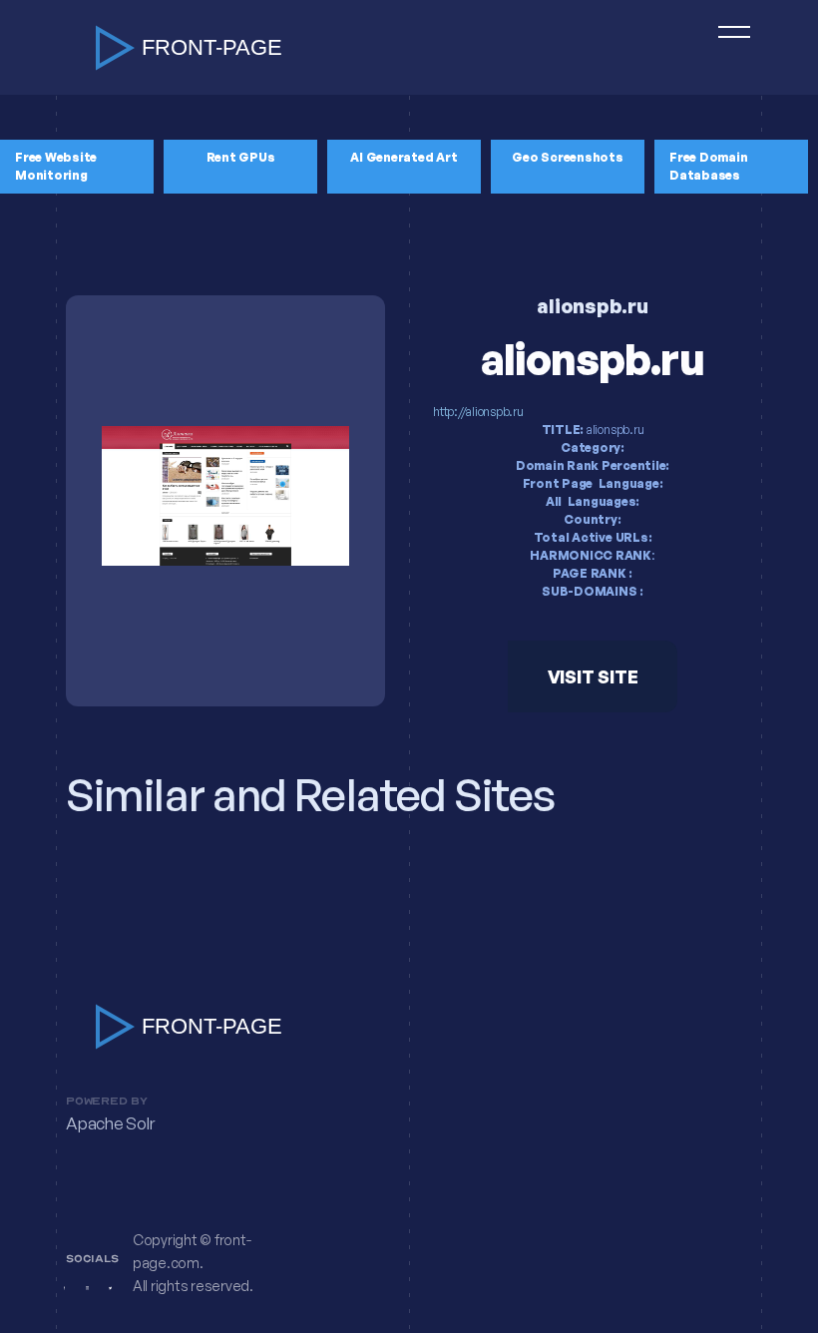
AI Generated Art (403, 157)
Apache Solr (110, 1123)
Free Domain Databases (708, 166)
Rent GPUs (240, 157)
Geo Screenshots (567, 157)
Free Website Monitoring (56, 166)
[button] (725, 47)
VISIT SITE (593, 676)
